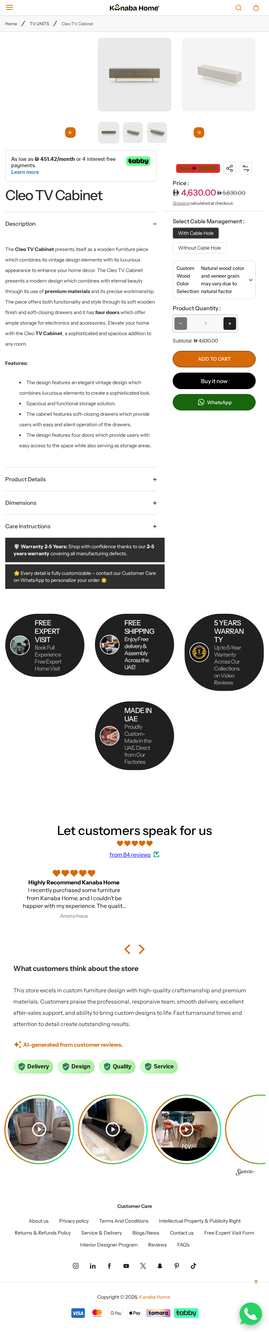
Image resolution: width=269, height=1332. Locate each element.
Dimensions (20, 502)
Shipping (181, 203)
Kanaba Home (154, 1297)
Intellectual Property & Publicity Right (200, 1221)
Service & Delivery (101, 1233)
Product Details (25, 479)
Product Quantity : (197, 308)
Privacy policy (74, 1221)
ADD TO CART (214, 359)
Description (20, 223)
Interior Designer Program (109, 1245)
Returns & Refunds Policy (43, 1233)
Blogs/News (145, 1233)
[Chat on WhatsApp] (251, 1314)
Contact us (182, 1233)
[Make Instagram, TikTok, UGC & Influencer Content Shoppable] (245, 1173)
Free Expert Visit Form (229, 1233)
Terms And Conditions (124, 1221)
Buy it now (214, 381)
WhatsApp (219, 402)
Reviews (157, 1245)
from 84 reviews (130, 854)
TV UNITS (39, 23)
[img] (134, 843)
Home (11, 23)
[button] (108, 132)
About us (39, 1221)
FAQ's (183, 1245)
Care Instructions (27, 526)
